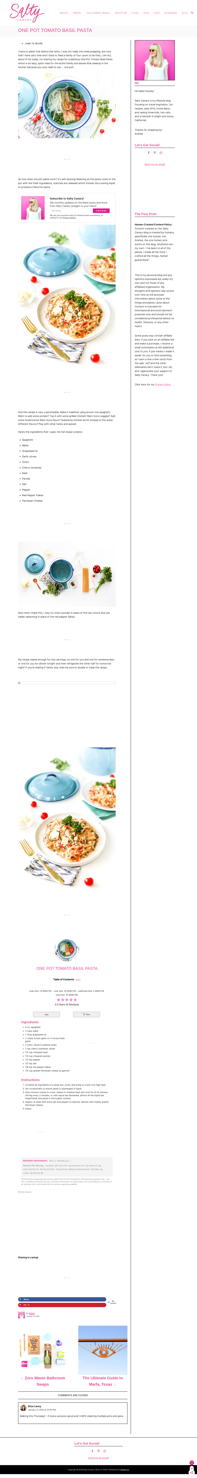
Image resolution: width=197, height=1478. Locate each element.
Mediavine (124, 1470)
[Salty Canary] (26, 13)
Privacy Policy (163, 384)
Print (46, 1015)
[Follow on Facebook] (149, 153)
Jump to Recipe (33, 43)
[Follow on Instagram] (161, 153)
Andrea (32, 1313)
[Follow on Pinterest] (155, 153)
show (78, 979)
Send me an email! (154, 164)
